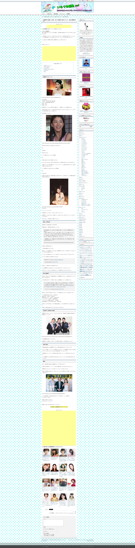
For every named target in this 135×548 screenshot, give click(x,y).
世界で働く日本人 (85, 264)
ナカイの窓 (83, 152)
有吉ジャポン (83, 163)
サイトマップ (62, 13)
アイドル (86, 248)
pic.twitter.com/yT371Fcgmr (60, 286)
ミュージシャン (83, 207)
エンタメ (88, 252)
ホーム (44, 13)
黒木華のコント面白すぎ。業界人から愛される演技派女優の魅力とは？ (54, 473)
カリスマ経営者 (83, 180)
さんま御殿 (83, 139)
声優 (81, 225)
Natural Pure (44, 173)
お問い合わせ (49, 13)
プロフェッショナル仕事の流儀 (86, 153)
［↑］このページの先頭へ (44, 546)
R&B (82, 208)
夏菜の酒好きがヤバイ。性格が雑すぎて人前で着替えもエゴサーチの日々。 (54, 504)
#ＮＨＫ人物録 (46, 286)
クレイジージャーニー (84, 182)
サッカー (83, 255)
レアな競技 (83, 188)
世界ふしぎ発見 (83, 222)
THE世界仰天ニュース (85, 199)
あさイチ (83, 138)
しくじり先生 (83, 140)
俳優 (91, 265)
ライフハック (83, 217)
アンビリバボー (84, 200)
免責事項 (68, 13)
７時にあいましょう (84, 175)
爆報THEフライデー (84, 170)
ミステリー (82, 198)
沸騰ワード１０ (84, 167)
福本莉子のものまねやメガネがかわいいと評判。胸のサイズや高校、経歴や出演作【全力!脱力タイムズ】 (71, 504)
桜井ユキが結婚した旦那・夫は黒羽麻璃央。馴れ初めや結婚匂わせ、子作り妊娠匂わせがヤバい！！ (54, 489)
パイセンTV (82, 196)
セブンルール (83, 191)
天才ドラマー (83, 211)
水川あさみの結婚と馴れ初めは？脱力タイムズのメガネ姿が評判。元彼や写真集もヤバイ (63, 489)
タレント (82, 193)
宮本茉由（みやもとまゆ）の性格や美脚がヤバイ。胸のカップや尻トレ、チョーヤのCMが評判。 (63, 504)
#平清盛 (50, 286)
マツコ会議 (83, 155)
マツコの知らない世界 (85, 154)
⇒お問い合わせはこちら (86, 53)
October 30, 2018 (61, 289)
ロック (82, 210)
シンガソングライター (85, 209)
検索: (80, 126)
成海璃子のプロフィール (48, 65)
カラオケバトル (84, 145)
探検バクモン (83, 162)
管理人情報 (56, 13)
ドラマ (82, 194)
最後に (45, 71)
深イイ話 (83, 168)
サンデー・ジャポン (84, 147)
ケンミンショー (84, 146)
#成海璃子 (52, 282)
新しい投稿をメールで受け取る (49, 535)
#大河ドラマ (54, 286)
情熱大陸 (83, 161)
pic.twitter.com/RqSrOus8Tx (58, 259)
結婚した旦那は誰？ (47, 66)
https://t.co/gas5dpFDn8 (70, 285)
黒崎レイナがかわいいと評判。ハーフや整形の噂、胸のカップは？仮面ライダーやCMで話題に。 (71, 459)
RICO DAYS (44, 208)
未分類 (82, 232)
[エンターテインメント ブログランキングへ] (86, 118)
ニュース (87, 258)
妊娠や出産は (46, 70)
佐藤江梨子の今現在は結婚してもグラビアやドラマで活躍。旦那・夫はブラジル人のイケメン (71, 489)
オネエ (82, 177)
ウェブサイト (45, 531)
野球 (82, 189)
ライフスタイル (83, 215)
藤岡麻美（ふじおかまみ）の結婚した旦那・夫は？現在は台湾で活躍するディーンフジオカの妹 (71, 474)
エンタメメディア (83, 137)
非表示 (61, 63)
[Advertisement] (59, 26)
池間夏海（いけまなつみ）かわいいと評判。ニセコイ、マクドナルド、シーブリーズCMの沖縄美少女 (46, 504)
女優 (75, 511)
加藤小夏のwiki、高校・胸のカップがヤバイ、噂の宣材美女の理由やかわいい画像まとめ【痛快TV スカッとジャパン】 (63, 459)
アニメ (82, 135)
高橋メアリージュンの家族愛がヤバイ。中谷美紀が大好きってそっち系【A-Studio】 (46, 474)
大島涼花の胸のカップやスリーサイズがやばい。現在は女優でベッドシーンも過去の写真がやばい (46, 459)
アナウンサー (83, 133)
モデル (82, 213)
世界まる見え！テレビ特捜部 (86, 205)
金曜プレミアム (84, 174)
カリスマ (82, 179)
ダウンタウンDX (84, 148)
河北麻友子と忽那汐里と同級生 (49, 69)
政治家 (88, 267)
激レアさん (83, 169)
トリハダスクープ (84, 201)
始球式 (82, 229)
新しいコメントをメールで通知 (49, 534)
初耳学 (82, 160)
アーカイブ (81, 241)
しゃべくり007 (84, 141)
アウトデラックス (84, 144)
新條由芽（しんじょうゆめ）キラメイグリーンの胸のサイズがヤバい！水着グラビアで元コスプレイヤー (46, 489)
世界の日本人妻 (83, 220)
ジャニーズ (82, 184)
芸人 (81, 234)
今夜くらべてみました (85, 159)
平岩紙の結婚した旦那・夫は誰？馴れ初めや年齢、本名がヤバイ (54, 458)
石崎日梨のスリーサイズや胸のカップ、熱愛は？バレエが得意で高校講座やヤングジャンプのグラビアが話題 (63, 474)
